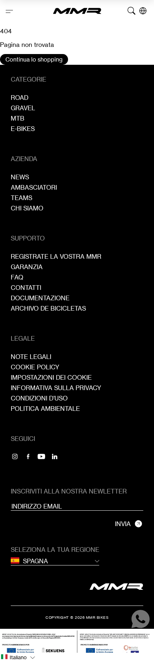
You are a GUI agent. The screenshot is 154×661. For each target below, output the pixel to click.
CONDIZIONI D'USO (39, 398)
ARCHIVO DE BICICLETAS (48, 308)
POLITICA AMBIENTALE (45, 408)
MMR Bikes (97, 617)
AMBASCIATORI (34, 187)
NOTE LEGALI (31, 356)
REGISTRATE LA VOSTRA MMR (56, 256)
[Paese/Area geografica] (143, 11)
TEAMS (21, 197)
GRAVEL (23, 108)
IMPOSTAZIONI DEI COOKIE (51, 377)
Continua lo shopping (34, 59)
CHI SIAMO (27, 208)
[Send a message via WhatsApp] (140, 619)
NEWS (20, 177)
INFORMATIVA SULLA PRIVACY (56, 388)
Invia (123, 524)
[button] (77, 657)
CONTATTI (26, 287)
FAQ (17, 277)
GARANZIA (27, 267)
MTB (17, 118)
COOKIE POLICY (35, 367)
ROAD (19, 97)
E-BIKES (23, 128)
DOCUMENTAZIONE (40, 298)
